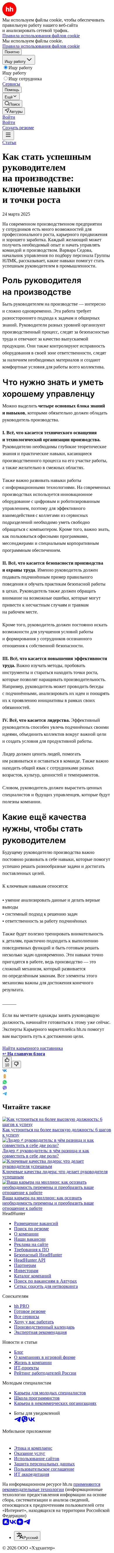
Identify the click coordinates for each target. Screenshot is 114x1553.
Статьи (9, 142)
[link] (12, 103)
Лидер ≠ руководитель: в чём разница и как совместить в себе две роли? (45, 1153)
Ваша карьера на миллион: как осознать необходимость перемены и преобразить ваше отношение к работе (48, 1203)
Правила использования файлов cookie (41, 46)
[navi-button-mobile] (8, 135)
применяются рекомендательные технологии (51, 1487)
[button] (8, 117)
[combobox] (27, 1536)
